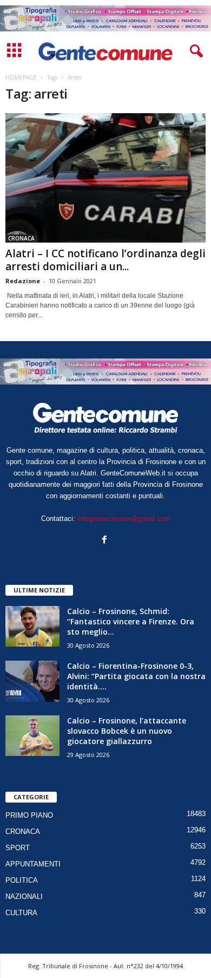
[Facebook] (106, 541)
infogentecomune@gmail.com (123, 518)
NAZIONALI (24, 896)
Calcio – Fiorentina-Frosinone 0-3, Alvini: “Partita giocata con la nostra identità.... (136, 676)
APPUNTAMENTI (33, 864)
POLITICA (21, 880)
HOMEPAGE (21, 77)
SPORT (17, 848)
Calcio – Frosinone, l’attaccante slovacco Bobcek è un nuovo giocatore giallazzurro (126, 730)
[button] (194, 51)
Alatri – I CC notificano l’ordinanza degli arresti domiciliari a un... (105, 259)
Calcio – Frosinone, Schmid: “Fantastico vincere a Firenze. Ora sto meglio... (130, 621)
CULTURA (21, 913)
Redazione (22, 281)
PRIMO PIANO (29, 815)
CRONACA (21, 238)
